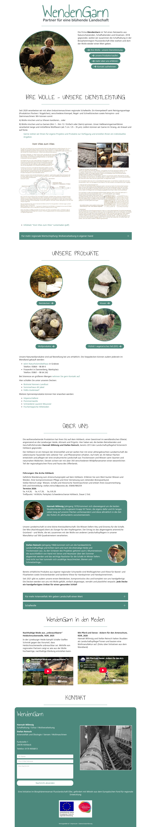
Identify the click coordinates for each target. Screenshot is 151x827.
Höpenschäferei (31, 398)
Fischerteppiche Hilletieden (36, 406)
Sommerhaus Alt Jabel (34, 387)
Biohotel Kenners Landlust (36, 384)
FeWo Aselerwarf (31, 390)
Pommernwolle (31, 401)
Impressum (73, 824)
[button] (75, 236)
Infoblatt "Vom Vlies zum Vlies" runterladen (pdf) (46, 225)
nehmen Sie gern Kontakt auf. (66, 376)
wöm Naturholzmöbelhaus (36, 363)
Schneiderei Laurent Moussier (37, 404)
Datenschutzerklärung (85, 824)
